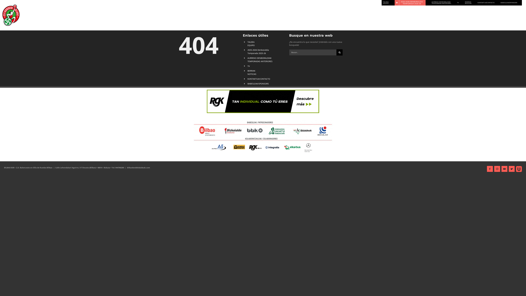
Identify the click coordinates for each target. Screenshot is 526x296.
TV (249, 66)
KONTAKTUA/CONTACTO (259, 79)
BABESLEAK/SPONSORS (258, 83)
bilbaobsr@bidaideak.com (138, 167)
